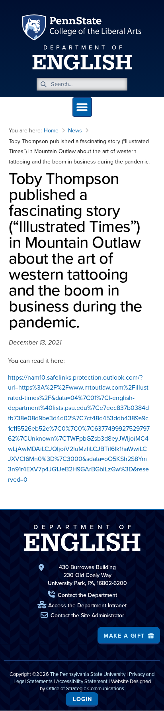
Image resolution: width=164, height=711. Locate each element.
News (75, 130)
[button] (82, 107)
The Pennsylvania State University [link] (87, 674)
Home (51, 130)
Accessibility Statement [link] (81, 681)
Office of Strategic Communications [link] (85, 688)
